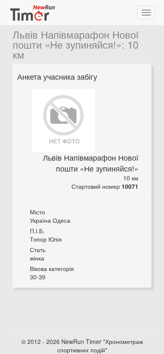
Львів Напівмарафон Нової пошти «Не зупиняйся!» (76, 39)
